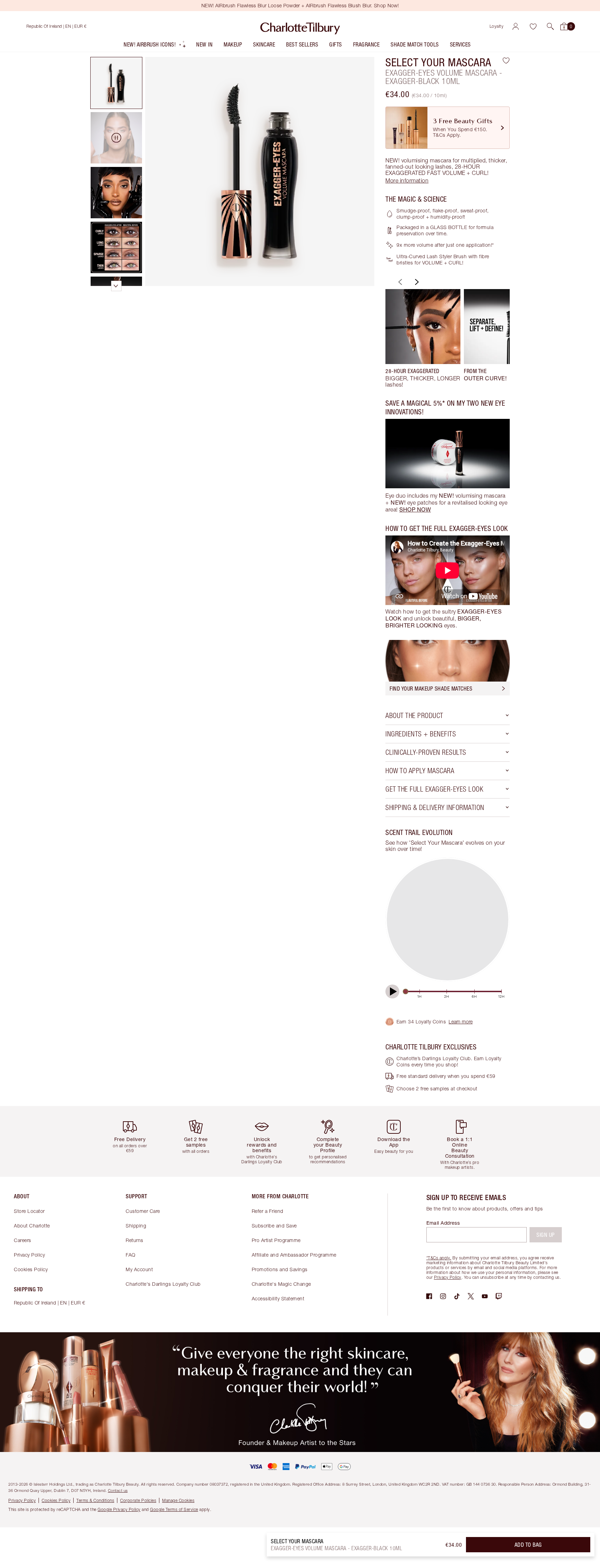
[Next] (416, 282)
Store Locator (29, 1211)
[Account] (515, 26)
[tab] (116, 83)
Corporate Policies (138, 1500)
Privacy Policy (29, 1255)
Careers (22, 1240)
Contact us (118, 1490)
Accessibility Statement (278, 1298)
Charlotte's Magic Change (281, 1284)
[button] (550, 26)
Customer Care (143, 1211)
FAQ (130, 1255)
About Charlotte (32, 1226)
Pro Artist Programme (276, 1240)
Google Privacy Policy (119, 1509)
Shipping (136, 1226)
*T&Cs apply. (438, 1257)
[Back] (399, 282)
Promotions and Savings (280, 1269)
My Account (139, 1269)
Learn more (461, 1021)
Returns (134, 1240)
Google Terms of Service (174, 1509)
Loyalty (497, 26)
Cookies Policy (31, 1269)
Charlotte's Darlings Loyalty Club (163, 1284)
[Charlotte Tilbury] (300, 26)
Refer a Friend (267, 1211)
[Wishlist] (533, 26)
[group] (422, 338)
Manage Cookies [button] (178, 1500)
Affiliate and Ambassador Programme (294, 1255)
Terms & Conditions (95, 1500)
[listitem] (155, 46)
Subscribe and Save (274, 1226)
